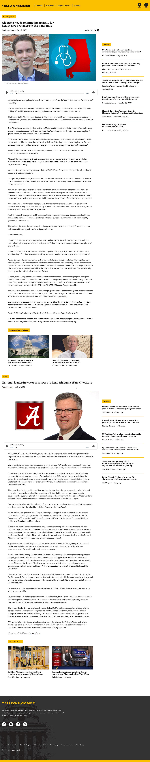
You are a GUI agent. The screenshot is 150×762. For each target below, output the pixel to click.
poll (64, 296)
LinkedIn (95, 30)
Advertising (80, 745)
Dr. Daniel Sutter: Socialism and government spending (20, 361)
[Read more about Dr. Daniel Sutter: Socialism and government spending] (28, 346)
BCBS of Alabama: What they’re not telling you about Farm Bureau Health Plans (121, 64)
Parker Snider (8, 30)
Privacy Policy (7, 745)
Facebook (98, 30)
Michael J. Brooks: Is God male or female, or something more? (66, 361)
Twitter (91, 30)
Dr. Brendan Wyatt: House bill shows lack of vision (114, 125)
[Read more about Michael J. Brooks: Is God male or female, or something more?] (72, 346)
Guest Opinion (8, 17)
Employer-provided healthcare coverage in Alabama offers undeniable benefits (120, 98)
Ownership (54, 745)
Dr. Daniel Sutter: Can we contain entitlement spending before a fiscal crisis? (121, 51)
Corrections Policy (22, 745)
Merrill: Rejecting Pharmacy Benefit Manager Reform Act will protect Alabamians (122, 112)
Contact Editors (67, 745)
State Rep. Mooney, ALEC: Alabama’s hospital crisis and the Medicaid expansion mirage (122, 81)
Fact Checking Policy (39, 745)
